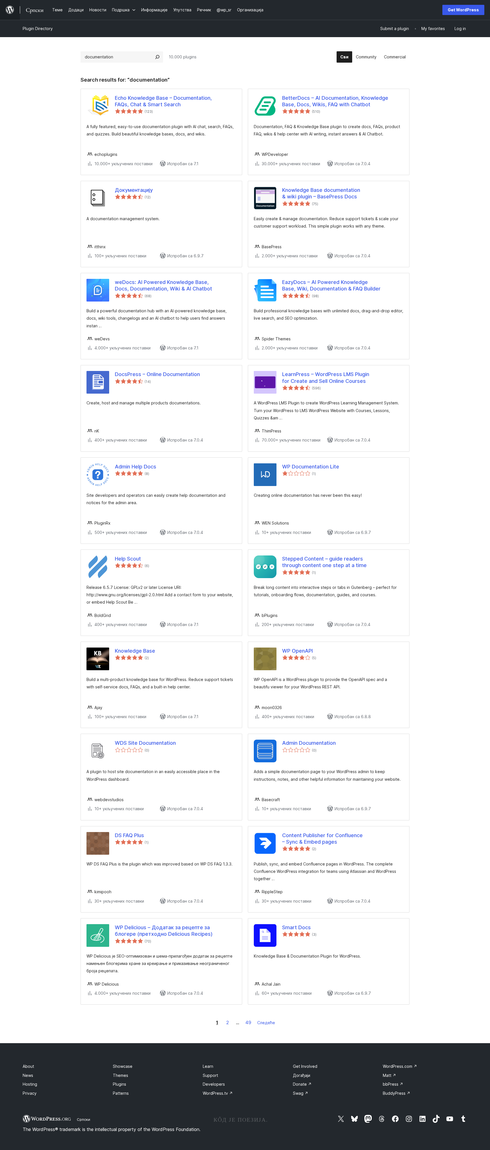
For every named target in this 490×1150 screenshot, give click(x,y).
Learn (208, 1066)
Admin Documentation (309, 743)
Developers (214, 1084)
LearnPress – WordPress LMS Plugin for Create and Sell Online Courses (325, 377)
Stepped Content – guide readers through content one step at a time (324, 562)
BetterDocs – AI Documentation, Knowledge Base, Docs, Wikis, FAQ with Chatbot (335, 101)
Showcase (122, 1066)
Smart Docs (296, 927)
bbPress (393, 1084)
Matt (389, 1075)
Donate (302, 1084)
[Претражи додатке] (157, 57)
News (28, 1075)
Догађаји (301, 1075)
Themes (120, 1075)
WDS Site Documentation (145, 743)
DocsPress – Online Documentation (157, 374)
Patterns (121, 1093)
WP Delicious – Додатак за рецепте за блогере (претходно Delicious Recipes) (164, 930)
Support (210, 1075)
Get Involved (305, 1066)
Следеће (266, 1022)
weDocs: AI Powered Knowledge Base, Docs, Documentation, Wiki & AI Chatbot (163, 285)
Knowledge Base (135, 651)
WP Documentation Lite (310, 467)
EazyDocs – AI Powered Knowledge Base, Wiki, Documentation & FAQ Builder (331, 285)
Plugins (119, 1084)
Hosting (30, 1084)
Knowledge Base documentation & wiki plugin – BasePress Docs (321, 193)
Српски (83, 1119)
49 (248, 1022)
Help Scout (128, 559)
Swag (300, 1093)
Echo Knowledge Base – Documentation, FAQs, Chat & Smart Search (163, 101)
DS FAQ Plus (129, 835)
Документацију (134, 190)
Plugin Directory (38, 28)
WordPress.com (400, 1066)
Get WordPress (463, 9)
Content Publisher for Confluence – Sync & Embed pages (322, 838)
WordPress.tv (218, 1093)
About (28, 1066)
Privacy (30, 1093)
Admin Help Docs (135, 467)
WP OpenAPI (297, 651)
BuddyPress (396, 1093)
